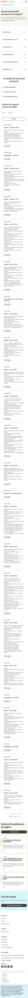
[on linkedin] (2, 966)
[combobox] (11, 112)
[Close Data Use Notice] (26, 986)
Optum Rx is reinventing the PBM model (13, 878)
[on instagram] (11, 966)
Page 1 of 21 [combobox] (14, 813)
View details (7, 146)
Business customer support (8, 4)
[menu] (26, 1)
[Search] (23, 2)
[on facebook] (5, 966)
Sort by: (4, 112)
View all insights (14, 832)
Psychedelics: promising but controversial (12, 840)
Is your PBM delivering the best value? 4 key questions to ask (13, 859)
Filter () (14, 119)
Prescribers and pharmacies (14, 905)
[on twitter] (8, 966)
